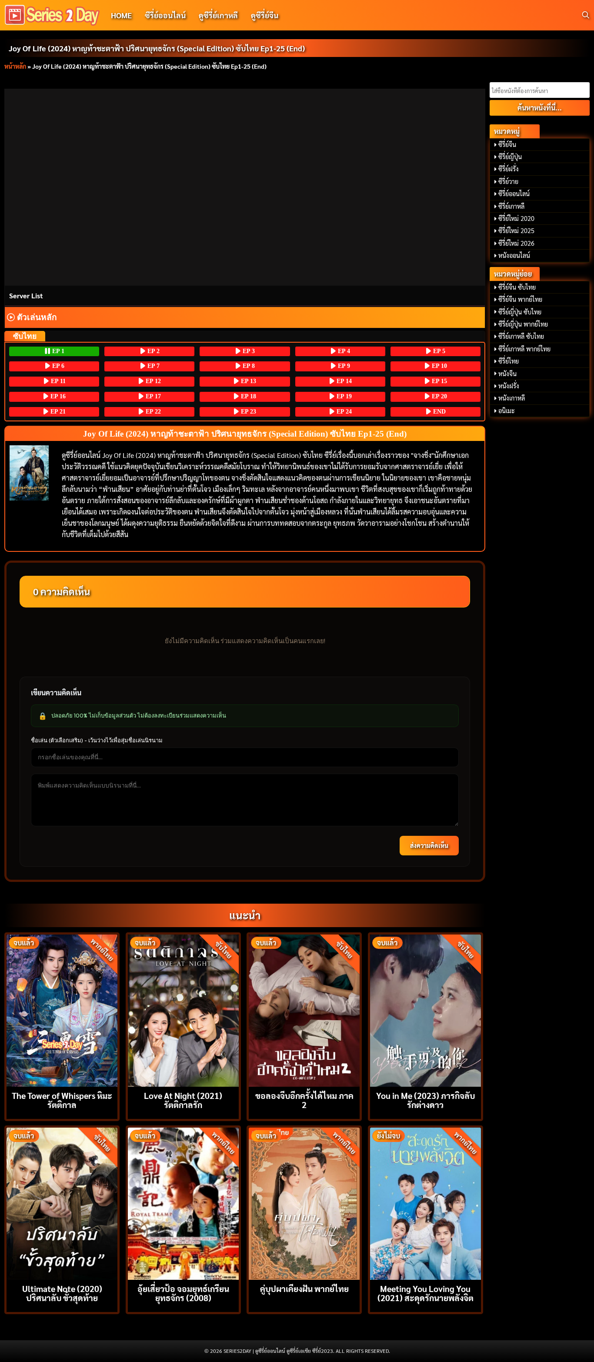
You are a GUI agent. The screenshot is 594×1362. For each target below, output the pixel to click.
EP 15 (438, 381)
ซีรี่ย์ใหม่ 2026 (516, 243)
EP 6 (57, 366)
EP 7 (153, 366)
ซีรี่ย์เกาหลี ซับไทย (521, 336)
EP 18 (247, 396)
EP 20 (438, 396)
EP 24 (343, 411)
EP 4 (343, 351)
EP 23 (247, 411)
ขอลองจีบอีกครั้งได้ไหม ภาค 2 (304, 1100)
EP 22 (152, 411)
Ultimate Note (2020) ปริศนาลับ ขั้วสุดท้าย (62, 1293)
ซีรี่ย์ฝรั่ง (508, 169)
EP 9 (343, 366)
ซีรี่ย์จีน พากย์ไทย (520, 299)
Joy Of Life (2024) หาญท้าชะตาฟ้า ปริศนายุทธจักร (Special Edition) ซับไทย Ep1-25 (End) (157, 48)
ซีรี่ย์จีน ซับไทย (517, 287)
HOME (121, 15)
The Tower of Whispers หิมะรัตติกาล (62, 1100)
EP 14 (343, 381)
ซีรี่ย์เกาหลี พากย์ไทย (524, 349)
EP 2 (153, 351)
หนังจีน (507, 373)
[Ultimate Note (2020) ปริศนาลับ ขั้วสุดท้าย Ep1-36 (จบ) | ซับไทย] (62, 1202)
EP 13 (247, 381)
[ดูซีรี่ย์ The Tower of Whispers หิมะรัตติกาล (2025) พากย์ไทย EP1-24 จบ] (62, 1009)
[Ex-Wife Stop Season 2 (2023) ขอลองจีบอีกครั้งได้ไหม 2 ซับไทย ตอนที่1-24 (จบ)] (304, 1009)
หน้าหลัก (15, 66)
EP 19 (343, 396)
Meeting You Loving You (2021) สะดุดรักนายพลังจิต (425, 1293)
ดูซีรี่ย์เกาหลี (218, 15)
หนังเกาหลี (511, 398)
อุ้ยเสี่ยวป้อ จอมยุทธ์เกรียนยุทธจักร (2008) (183, 1293)
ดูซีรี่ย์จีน (264, 15)
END (438, 411)
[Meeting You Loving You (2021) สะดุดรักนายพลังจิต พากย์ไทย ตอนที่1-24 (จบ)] (425, 1202)
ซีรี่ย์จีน (507, 144)
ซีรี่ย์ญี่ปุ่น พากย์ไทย (523, 324)
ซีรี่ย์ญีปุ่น (510, 156)
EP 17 (152, 396)
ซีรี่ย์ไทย (508, 361)
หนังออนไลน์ (514, 255)
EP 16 (57, 396)
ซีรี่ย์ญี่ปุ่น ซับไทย (519, 312)
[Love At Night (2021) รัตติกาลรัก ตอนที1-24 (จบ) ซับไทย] (183, 1009)
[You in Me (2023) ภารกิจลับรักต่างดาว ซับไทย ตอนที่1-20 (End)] (425, 1009)
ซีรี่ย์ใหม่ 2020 (516, 218)
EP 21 (57, 411)
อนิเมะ (506, 410)
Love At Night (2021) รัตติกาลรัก (183, 1100)
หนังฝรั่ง (508, 386)
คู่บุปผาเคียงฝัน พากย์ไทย (304, 1288)
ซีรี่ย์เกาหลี (511, 206)
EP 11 (57, 381)
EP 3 (248, 351)
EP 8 (248, 366)
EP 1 (57, 351)
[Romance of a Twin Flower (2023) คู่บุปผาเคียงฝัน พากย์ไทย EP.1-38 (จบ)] (304, 1202)
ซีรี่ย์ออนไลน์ (165, 15)
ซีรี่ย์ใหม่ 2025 (516, 230)
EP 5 (438, 351)
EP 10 (438, 366)
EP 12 (152, 381)
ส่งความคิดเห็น (429, 845)
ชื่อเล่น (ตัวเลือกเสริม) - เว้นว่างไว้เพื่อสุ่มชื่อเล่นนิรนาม (97, 740)
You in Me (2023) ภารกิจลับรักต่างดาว (425, 1100)
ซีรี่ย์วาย (508, 181)
